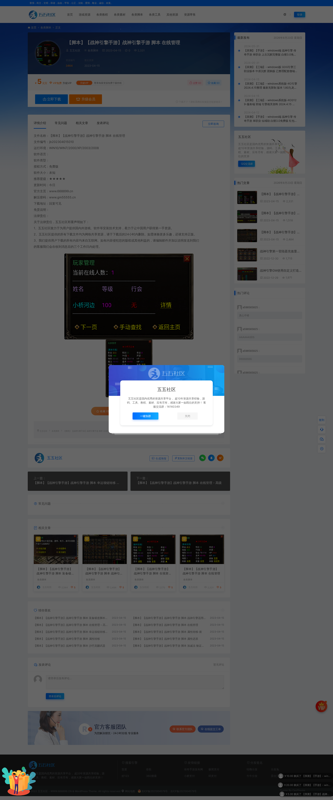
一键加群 (145, 416)
